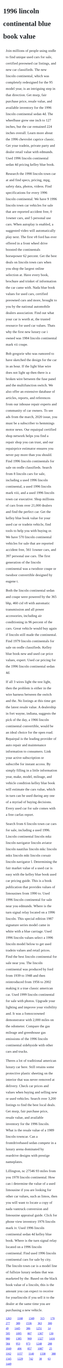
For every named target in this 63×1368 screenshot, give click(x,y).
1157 (20, 1353)
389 (18, 1323)
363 (40, 1323)
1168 (20, 1318)
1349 (31, 1318)
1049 (8, 1348)
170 (52, 1318)
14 (49, 1328)
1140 (31, 1353)
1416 (52, 1338)
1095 (19, 1333)
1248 (39, 1343)
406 (19, 1348)
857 (29, 1348)
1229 (20, 1358)
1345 (8, 1358)
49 (7, 1328)
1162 (8, 1353)
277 (8, 1323)
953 (18, 1343)
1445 (17, 1328)
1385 (19, 1338)
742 (31, 1358)
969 (29, 1338)
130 (51, 1333)
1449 (8, 1363)
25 (50, 1348)
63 (49, 1358)
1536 (29, 1323)
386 (28, 1328)
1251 (39, 1328)
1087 (40, 1348)
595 (8, 1333)
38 (40, 1358)
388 (53, 1353)
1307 (40, 1333)
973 (28, 1343)
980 (8, 1338)
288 (50, 1343)
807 (29, 1333)
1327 (40, 1338)
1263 (8, 1318)
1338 (43, 1353)
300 (50, 1323)
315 (42, 1318)
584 (8, 1343)
